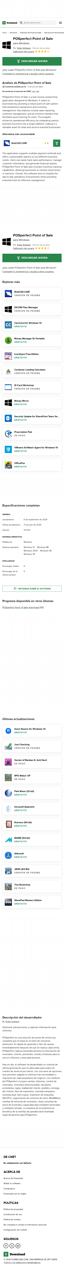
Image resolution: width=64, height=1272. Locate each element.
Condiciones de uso (13, 1214)
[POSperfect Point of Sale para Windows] (6, 45)
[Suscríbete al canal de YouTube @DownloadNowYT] (17, 1245)
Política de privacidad (13, 1209)
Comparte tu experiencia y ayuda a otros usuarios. (28, 73)
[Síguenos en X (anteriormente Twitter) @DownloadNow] (12, 1245)
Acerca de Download (13, 1178)
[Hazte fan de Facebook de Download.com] (6, 1245)
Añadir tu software (12, 1183)
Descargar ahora (34, 61)
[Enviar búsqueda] (21, 22)
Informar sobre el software (34, 588)
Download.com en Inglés (15, 1193)
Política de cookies (12, 1219)
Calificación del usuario (23, 51)
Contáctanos (9, 1188)
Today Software (12, 1021)
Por (22, 48)
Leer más (35, 91)
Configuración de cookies (15, 1230)
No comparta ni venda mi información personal (25, 1224)
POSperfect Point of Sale (33, 41)
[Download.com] (9, 22)
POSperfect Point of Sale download (20, 607)
